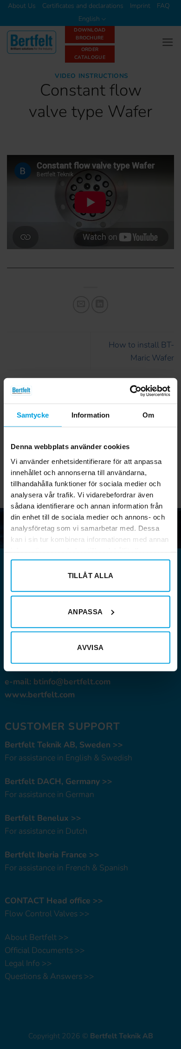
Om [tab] (148, 415)
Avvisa (90, 647)
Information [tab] (90, 415)
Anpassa (85, 611)
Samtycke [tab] (33, 415)
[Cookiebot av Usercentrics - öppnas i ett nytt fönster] (130, 391)
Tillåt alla (91, 575)
